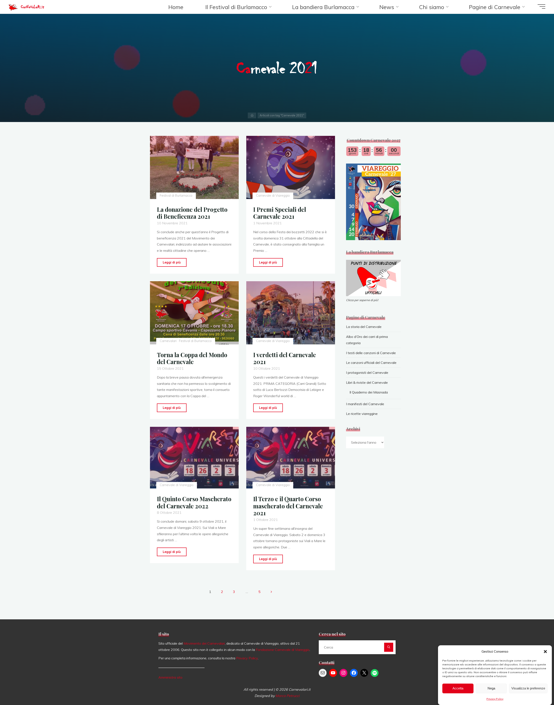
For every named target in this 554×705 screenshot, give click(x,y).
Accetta (458, 688)
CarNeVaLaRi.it (32, 7)
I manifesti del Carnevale (365, 404)
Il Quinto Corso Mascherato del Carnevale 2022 (194, 502)
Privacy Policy (494, 698)
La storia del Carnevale (364, 326)
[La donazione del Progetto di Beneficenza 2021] (194, 167)
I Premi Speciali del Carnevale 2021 (279, 213)
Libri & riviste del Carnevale (367, 382)
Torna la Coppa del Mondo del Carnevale (192, 358)
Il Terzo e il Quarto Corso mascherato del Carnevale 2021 (288, 506)
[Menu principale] (541, 6)
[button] (545, 651)
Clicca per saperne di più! (362, 300)
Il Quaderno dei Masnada (368, 392)
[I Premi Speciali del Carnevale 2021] (290, 167)
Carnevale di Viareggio (273, 196)
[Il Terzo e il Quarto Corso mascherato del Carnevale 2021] (290, 457)
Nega (491, 688)
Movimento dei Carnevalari (204, 643)
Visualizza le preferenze (528, 688)
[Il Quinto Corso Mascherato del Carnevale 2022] (194, 457)
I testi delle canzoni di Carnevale (371, 353)
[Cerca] (388, 647)
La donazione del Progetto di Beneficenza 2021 (192, 213)
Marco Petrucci (287, 696)
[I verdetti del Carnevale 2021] (290, 312)
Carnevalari (167, 341)
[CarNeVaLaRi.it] (13, 6)
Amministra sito (170, 677)
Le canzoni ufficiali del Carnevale (371, 362)
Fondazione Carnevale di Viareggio (282, 649)
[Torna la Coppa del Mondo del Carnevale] (194, 312)
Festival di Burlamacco (175, 196)
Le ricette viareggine (362, 413)
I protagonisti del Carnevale (367, 372)
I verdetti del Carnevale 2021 (284, 358)
